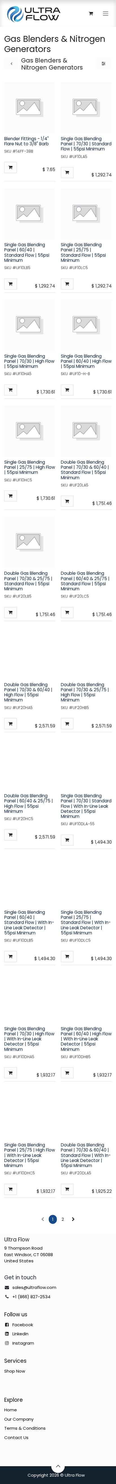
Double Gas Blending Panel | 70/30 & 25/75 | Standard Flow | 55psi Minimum (28, 581)
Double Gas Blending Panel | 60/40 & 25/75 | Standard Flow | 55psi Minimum (85, 581)
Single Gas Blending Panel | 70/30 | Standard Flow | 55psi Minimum (86, 144)
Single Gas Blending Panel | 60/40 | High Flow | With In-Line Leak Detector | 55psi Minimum (86, 1039)
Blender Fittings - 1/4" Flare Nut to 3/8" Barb (26, 141)
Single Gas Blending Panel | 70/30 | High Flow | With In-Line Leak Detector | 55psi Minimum (29, 1039)
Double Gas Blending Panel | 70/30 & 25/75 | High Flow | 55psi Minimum (85, 692)
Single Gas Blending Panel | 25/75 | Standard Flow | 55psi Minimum (83, 252)
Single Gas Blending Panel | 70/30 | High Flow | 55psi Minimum (29, 361)
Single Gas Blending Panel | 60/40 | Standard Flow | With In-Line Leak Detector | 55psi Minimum (29, 922)
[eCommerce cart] (91, 13)
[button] (10, 167)
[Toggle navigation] (105, 13)
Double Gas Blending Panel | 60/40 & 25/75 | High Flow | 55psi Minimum (28, 803)
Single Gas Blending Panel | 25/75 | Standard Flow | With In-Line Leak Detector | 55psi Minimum (86, 922)
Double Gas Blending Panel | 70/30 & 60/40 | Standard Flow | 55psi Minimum (85, 470)
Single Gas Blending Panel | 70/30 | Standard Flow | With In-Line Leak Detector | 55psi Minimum (86, 806)
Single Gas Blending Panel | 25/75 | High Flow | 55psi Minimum (29, 467)
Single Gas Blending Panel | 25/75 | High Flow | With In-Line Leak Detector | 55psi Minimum (29, 1155)
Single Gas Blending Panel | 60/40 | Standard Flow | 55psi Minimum (26, 252)
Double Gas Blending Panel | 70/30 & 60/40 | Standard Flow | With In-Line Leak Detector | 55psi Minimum (86, 1155)
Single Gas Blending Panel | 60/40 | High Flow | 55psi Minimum (86, 361)
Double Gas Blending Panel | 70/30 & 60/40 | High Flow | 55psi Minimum (28, 692)
